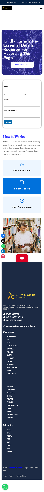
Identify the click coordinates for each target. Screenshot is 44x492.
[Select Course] (22, 182)
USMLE (9, 451)
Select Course (22, 188)
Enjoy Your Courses (22, 207)
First (5, 94)
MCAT (9, 448)
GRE (8, 433)
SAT (8, 442)
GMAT (9, 445)
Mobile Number (10, 111)
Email (6, 100)
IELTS (9, 430)
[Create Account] (22, 164)
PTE (8, 439)
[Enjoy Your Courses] (22, 201)
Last (24, 94)
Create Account (22, 170)
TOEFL (9, 436)
